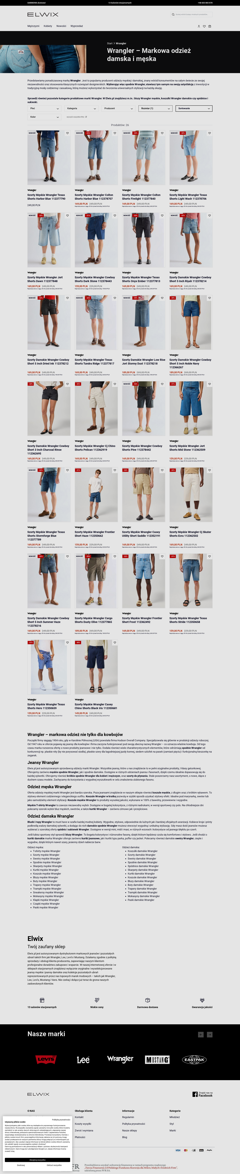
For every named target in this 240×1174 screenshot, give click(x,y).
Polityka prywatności (61, 1120)
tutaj (12, 1151)
